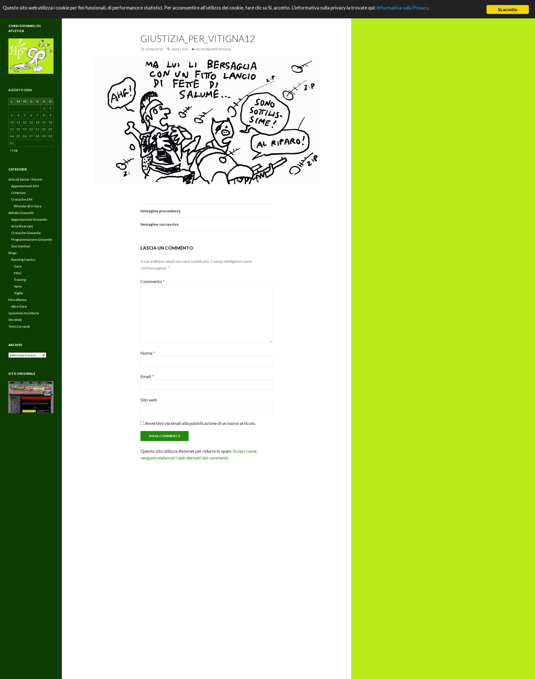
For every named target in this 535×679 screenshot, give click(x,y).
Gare (17, 266)
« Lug (13, 150)
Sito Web (14, 320)
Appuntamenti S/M (25, 186)
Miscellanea (17, 300)
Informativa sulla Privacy (402, 8)
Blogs (12, 253)
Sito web (148, 399)
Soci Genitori (20, 246)
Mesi (17, 273)
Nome (147, 353)
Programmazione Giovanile (31, 239)
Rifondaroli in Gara (28, 206)
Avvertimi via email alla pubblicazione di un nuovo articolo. (200, 423)
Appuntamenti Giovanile (29, 219)
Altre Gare (19, 306)
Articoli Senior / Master (25, 179)
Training (20, 280)
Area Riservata (22, 226)
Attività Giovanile (21, 213)
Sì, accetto (507, 9)
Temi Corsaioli (19, 326)
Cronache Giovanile (26, 233)
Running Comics (23, 259)
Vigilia (18, 293)
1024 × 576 (179, 49)
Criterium (18, 193)
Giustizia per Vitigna (213, 49)
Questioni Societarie (23, 313)
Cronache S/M (21, 199)
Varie (18, 286)
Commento (152, 281)
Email (147, 376)
